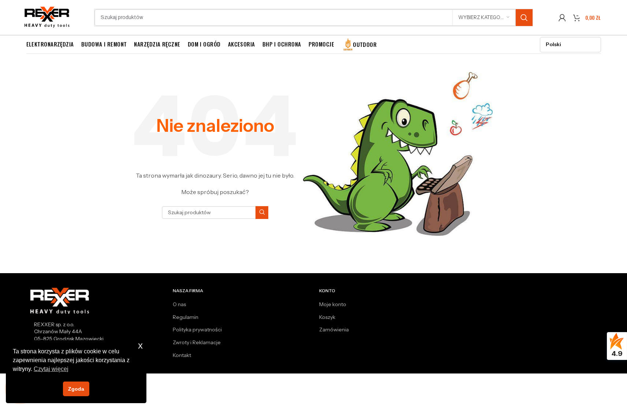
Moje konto (332, 304)
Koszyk (327, 317)
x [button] (140, 345)
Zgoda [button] (76, 389)
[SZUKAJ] (524, 17)
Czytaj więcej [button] (51, 369)
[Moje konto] (562, 17)
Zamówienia (334, 329)
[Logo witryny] (47, 17)
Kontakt (182, 355)
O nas (179, 304)
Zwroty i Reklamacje (197, 342)
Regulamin (185, 317)
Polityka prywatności (197, 329)
